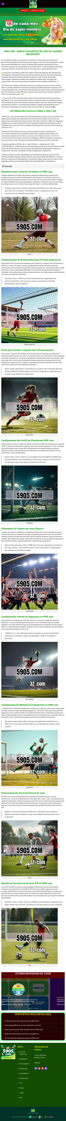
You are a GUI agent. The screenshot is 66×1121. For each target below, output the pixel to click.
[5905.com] (33, 4)
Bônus (22, 1088)
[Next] (62, 30)
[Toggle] (3, 1021)
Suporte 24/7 (24, 1078)
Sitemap (37, 1063)
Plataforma (23, 1068)
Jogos (22, 1093)
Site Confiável (24, 1064)
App (21, 1097)
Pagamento (23, 1059)
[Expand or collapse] (63, 166)
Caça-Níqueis (24, 1073)
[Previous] (3, 30)
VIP (21, 1083)
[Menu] (2, 3)
